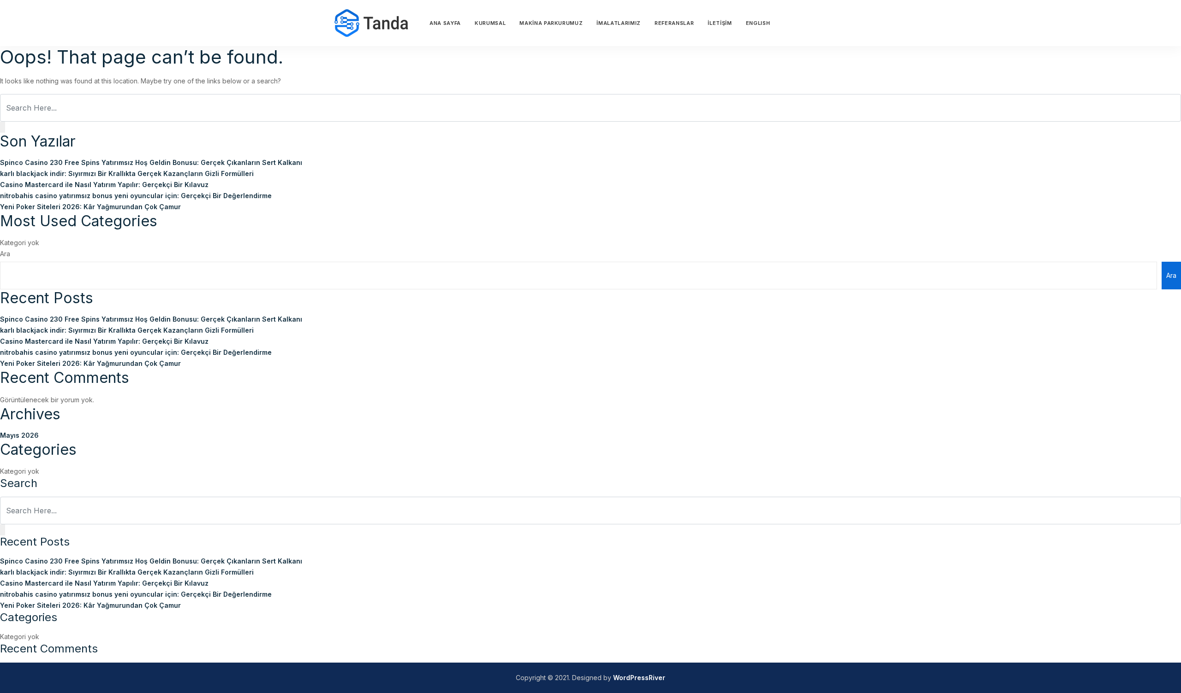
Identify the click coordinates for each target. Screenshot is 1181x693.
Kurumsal (490, 23)
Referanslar (674, 23)
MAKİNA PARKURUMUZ (551, 23)
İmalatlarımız (618, 23)
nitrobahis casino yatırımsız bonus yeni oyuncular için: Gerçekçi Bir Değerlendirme (136, 196)
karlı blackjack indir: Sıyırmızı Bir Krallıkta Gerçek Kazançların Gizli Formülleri (127, 173)
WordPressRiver (639, 677)
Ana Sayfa (445, 23)
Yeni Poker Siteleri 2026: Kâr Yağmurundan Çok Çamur (90, 207)
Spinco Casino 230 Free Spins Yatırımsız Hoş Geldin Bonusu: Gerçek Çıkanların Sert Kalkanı (151, 162)
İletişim (720, 23)
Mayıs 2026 (19, 435)
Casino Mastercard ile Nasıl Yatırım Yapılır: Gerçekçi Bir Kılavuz (104, 184)
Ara (5, 254)
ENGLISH (758, 23)
